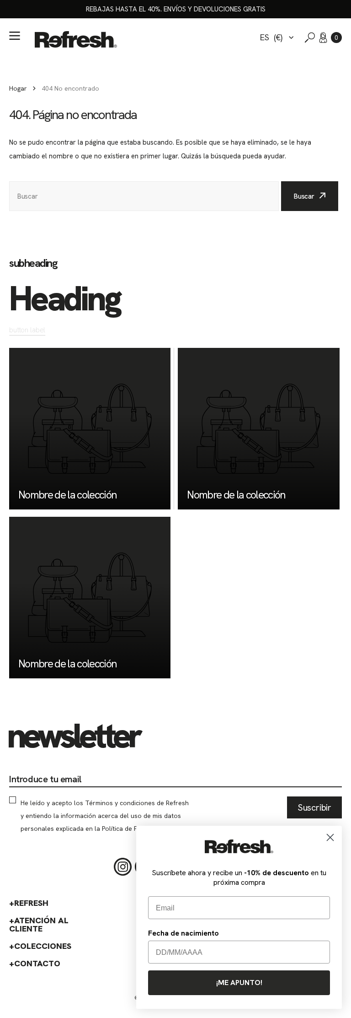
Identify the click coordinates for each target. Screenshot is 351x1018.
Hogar (18, 88)
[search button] (309, 37)
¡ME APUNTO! (239, 982)
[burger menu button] (14, 35)
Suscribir (314, 807)
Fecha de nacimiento (183, 933)
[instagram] (123, 867)
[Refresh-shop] (76, 39)
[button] (336, 37)
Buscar (304, 196)
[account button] (323, 37)
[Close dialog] (330, 837)
